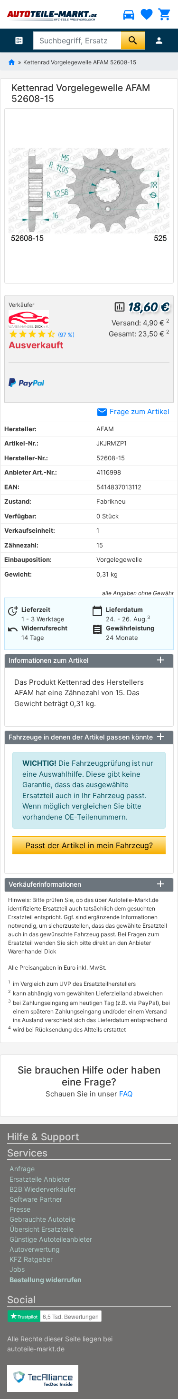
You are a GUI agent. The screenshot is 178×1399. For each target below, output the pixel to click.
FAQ (125, 1093)
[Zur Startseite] (12, 61)
